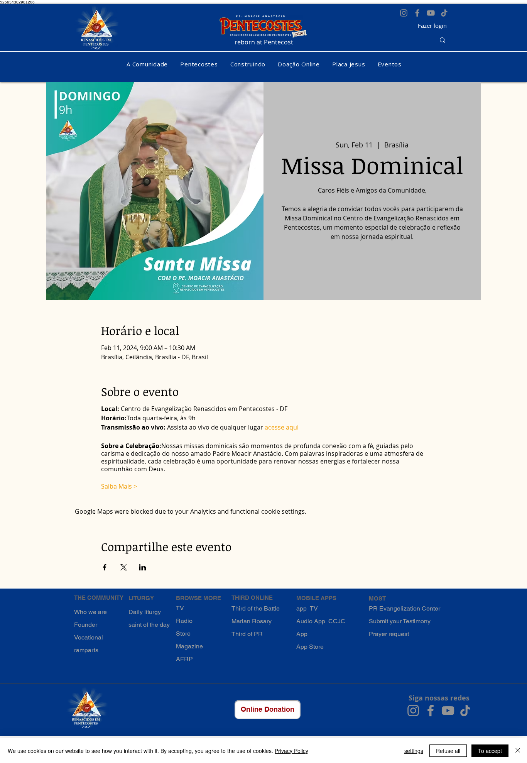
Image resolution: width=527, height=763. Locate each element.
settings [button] (413, 751)
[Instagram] (404, 13)
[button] (147, 64)
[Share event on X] (123, 567)
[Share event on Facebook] (104, 567)
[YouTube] (431, 13)
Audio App (310, 621)
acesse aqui (281, 427)
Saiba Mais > (119, 486)
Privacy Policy (291, 751)
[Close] (517, 750)
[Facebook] (417, 13)
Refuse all (448, 751)
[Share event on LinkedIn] (142, 567)
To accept (490, 751)
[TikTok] (444, 13)
